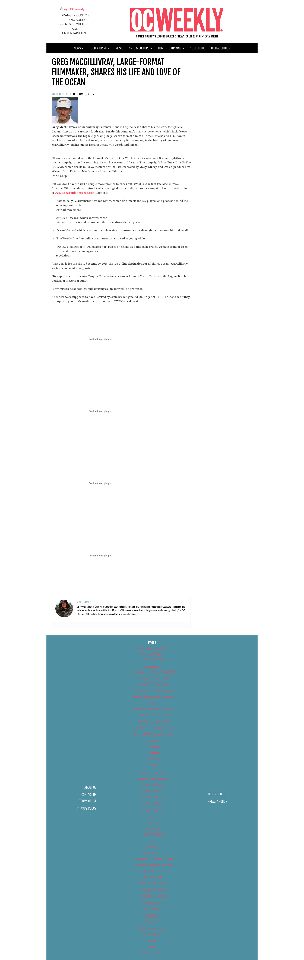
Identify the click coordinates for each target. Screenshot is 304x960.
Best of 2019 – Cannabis (154, 715)
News (77, 48)
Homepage (152, 840)
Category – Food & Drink (152, 797)
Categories (154, 746)
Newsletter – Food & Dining (154, 883)
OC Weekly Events (152, 903)
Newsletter (152, 847)
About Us (90, 787)
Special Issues (152, 921)
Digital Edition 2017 (154, 833)
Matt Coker (60, 94)
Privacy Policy (86, 808)
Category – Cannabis (152, 784)
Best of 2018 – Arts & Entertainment (154, 671)
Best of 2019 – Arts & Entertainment (154, 709)
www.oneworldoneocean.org (74, 192)
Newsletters (152, 853)
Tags (154, 765)
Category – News (152, 809)
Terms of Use (87, 801)
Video (152, 946)
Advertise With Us (152, 654)
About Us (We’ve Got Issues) (152, 648)
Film (160, 48)
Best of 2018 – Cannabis (154, 678)
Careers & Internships (152, 772)
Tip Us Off (152, 940)
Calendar (152, 741)
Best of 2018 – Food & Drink (154, 684)
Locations (154, 752)
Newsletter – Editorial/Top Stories (154, 864)
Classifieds (152, 816)
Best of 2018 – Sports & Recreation (154, 696)
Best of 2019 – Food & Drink (154, 721)
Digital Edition (220, 48)
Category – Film (152, 791)
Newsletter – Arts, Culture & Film (154, 858)
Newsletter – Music (154, 889)
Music (119, 48)
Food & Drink (98, 48)
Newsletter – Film (154, 877)
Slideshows (197, 48)
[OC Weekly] (72, 9)
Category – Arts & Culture (152, 778)
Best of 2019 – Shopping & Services (154, 727)
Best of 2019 (152, 703)
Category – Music (152, 803)
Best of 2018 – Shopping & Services (154, 690)
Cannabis (175, 48)
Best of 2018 (152, 666)
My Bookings (154, 759)
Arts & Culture (139, 48)
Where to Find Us (152, 953)
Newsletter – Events (154, 871)
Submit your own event (152, 928)
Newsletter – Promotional (154, 895)
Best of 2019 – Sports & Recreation (154, 734)
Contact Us (88, 794)
